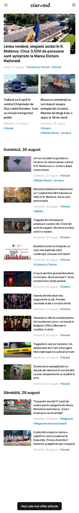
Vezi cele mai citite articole (39, 506)
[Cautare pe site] (74, 5)
